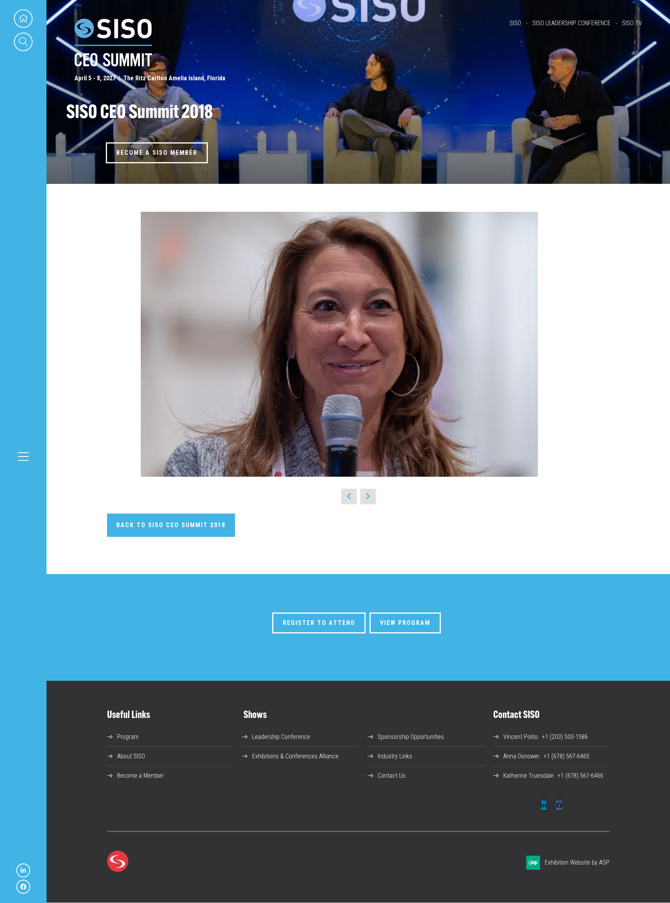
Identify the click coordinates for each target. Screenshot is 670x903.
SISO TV (632, 23)
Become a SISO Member (156, 152)
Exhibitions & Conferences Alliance (295, 756)
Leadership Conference (281, 736)
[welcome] (113, 64)
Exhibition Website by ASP (577, 862)
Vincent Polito (520, 736)
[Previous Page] (349, 496)
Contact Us (392, 775)
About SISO (131, 756)
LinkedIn (23, 870)
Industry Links (395, 756)
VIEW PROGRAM (405, 622)
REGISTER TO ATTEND (319, 622)
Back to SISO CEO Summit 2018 (171, 525)
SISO (515, 23)
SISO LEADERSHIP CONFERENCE (571, 23)
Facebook (23, 887)
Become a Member (140, 775)
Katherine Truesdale (528, 775)
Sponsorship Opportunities (411, 736)
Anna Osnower (521, 756)
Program (127, 736)
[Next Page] (368, 496)
